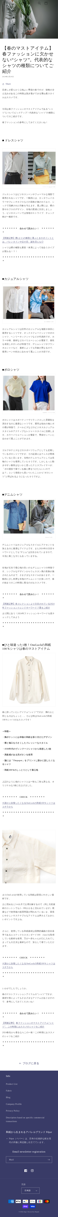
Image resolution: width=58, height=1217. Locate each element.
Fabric (9, 1091)
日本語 (27, 1190)
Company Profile (14, 1104)
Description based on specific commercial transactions (25, 1119)
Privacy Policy (12, 1111)
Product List (11, 1084)
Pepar (25, 1212)
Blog (8, 1097)
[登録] (48, 1159)
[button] (3, 3)
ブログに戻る (31, 1063)
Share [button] (8, 84)
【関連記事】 (8, 1023)
